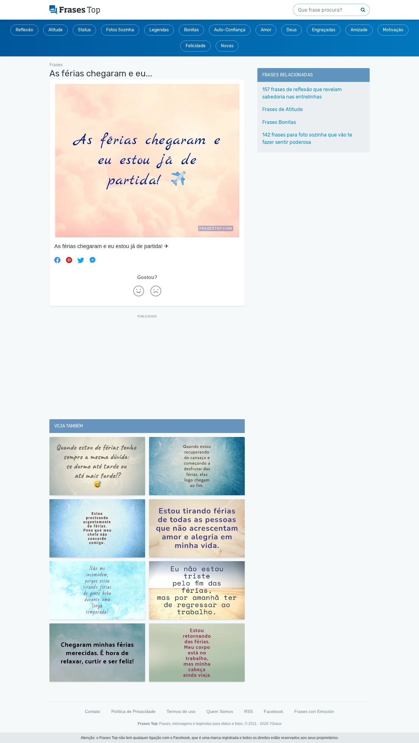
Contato (92, 711)
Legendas (159, 30)
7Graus (275, 724)
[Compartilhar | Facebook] (57, 260)
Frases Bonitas (279, 122)
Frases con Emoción (314, 711)
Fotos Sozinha (120, 30)
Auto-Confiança (229, 30)
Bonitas (191, 30)
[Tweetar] (80, 260)
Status (84, 30)
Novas (227, 45)
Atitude (55, 30)
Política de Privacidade (133, 711)
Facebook (273, 711)
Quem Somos (219, 711)
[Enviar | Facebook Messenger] (92, 260)
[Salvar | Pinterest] (69, 260)
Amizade (359, 30)
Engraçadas (323, 30)
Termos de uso (181, 711)
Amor (266, 30)
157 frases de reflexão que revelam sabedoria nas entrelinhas (302, 93)
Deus (291, 30)
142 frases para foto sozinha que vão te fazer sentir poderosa (307, 138)
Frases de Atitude (282, 109)
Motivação (393, 30)
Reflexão (24, 30)
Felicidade (196, 45)
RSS (248, 711)
